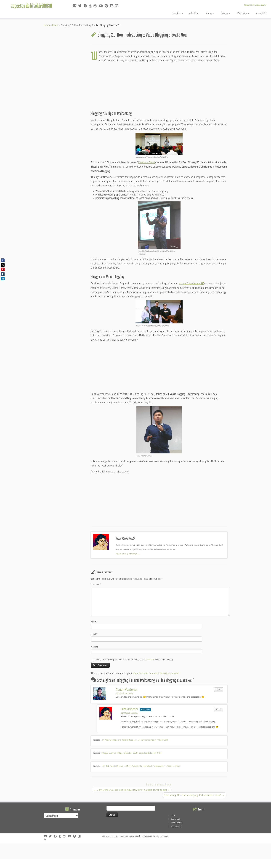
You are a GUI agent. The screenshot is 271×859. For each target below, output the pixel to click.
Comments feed (177, 823)
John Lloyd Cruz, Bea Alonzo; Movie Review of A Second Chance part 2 (131, 789)
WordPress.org (176, 826)
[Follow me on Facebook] (86, 6)
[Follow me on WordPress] (96, 6)
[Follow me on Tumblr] (91, 6)
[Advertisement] (159, 86)
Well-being (242, 13)
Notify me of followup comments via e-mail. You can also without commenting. (134, 659)
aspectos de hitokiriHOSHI (31, 5)
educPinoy (194, 13)
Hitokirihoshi (129, 709)
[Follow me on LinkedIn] (112, 6)
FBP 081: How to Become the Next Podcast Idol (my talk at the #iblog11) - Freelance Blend (141, 765)
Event (55, 25)
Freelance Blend (146, 162)
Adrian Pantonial (126, 689)
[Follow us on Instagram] (117, 6)
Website (94, 646)
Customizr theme (162, 836)
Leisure (225, 13)
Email (94, 634)
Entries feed (175, 819)
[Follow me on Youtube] (102, 6)
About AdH (261, 13)
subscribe (150, 659)
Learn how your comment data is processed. (156, 673)
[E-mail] (75, 6)
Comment (96, 584)
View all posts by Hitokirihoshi (128, 554)
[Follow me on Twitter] (81, 6)
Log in (173, 815)
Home (47, 25)
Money (209, 13)
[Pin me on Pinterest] (107, 6)
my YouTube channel (190, 283)
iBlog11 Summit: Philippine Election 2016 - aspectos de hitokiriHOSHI (132, 752)
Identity (177, 13)
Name (94, 621)
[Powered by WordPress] (139, 836)
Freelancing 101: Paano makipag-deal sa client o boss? (194, 795)
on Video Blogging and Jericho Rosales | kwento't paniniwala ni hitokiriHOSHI (135, 739)
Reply (219, 689)
